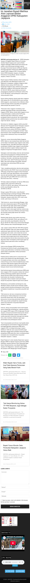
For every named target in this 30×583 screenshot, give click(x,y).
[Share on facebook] (14, 355)
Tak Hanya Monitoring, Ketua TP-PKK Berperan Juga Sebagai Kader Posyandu (14, 405)
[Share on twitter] (18, 355)
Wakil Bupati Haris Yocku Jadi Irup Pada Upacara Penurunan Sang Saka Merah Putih (14, 365)
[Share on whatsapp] (9, 355)
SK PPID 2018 (10, 571)
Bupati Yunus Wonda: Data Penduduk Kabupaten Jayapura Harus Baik (14, 447)
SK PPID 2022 (20, 571)
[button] (27, 4)
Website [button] (15, 565)
